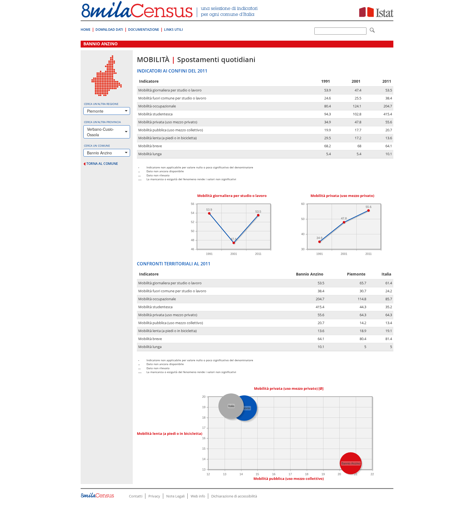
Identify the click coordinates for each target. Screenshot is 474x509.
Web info (198, 496)
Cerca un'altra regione (101, 104)
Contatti (135, 496)
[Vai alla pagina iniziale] (170, 14)
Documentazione (143, 29)
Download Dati (109, 29)
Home (86, 29)
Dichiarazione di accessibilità (234, 496)
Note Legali (175, 496)
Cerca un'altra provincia (102, 122)
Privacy (154, 496)
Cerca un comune (97, 146)
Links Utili (173, 29)
